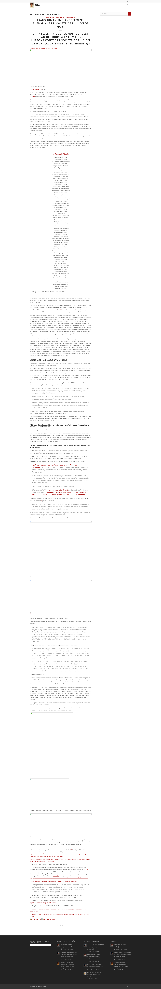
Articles (52, 17)
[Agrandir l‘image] (30, 576)
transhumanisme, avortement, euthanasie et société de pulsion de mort (60, 23)
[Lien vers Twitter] (130, 1)
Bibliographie (60, 17)
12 (30, 914)
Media (71, 17)
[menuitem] (61, 5)
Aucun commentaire (51, 48)
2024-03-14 (33, 48)
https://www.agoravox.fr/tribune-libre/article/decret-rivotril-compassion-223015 (53, 854)
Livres (67, 17)
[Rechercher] (127, 5)
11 (30, 909)
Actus (47, 17)
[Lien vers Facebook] (125, 1)
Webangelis (43, 986)
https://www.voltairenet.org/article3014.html (43, 903)
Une (74, 17)
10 (30, 906)
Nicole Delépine (41, 48)
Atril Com (37, 986)
